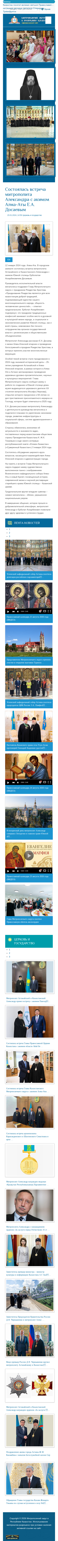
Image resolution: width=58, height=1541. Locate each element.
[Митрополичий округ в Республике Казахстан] (29, 20)
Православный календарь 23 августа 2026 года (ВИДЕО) (27, 878)
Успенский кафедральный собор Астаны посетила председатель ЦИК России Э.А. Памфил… (29, 703)
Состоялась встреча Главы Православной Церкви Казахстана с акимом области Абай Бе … (28, 1044)
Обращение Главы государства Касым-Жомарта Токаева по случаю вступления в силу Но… (27, 1501)
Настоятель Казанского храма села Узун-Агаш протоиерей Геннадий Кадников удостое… (27, 746)
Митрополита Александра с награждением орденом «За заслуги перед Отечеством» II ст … (28, 1228)
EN (8, 259)
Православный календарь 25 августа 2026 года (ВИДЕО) (27, 618)
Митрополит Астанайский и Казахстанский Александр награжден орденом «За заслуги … (28, 1408)
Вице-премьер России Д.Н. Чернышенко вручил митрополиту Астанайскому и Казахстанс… (28, 1363)
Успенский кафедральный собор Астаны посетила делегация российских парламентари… (29, 575)
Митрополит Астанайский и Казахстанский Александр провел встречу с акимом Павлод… (28, 999)
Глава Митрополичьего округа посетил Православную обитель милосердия (24, 920)
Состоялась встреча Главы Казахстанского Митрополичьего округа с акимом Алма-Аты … (27, 1090)
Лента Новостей (27, 523)
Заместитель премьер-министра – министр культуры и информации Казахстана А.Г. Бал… (28, 1273)
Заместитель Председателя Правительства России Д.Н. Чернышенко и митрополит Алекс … (28, 1318)
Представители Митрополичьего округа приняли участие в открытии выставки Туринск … (29, 661)
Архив (47, 9)
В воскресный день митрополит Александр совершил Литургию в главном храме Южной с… (27, 834)
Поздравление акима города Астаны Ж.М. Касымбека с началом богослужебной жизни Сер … (28, 1455)
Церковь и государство (32, 215)
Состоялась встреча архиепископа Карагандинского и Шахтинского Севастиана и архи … (27, 1136)
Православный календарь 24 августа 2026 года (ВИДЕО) (27, 789)
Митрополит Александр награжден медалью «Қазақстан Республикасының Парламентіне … (27, 1183)
